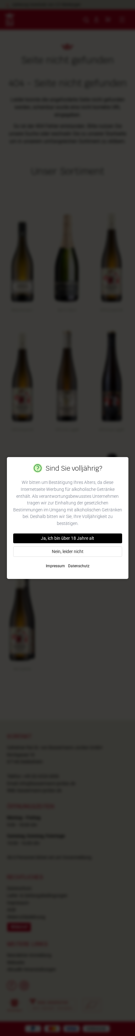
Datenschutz (78, 566)
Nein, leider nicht (68, 551)
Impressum (55, 566)
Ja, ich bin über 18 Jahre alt (67, 538)
